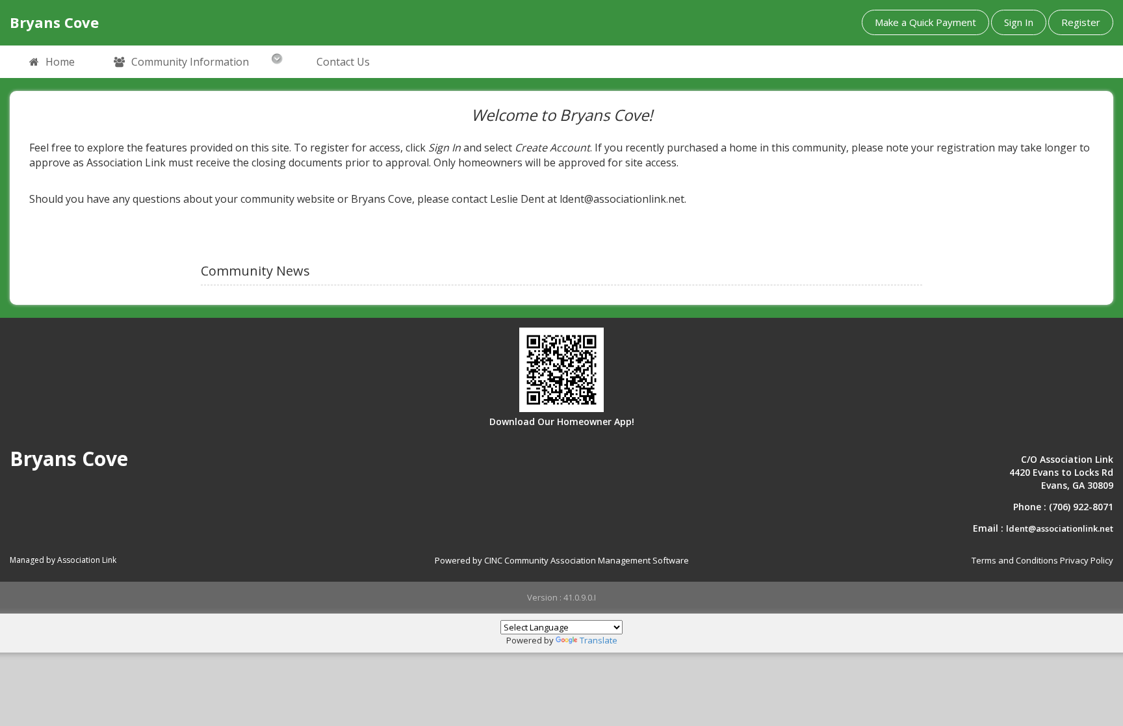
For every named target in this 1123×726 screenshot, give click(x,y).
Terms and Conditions (1015, 560)
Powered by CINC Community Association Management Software (562, 560)
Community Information (190, 62)
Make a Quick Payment (925, 22)
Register (1080, 22)
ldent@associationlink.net (1059, 528)
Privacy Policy (1086, 560)
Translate (598, 640)
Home (60, 62)
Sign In (1018, 22)
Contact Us (343, 62)
